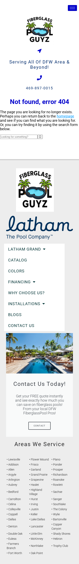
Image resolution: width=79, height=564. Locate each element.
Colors (16, 271)
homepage (65, 116)
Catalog (17, 260)
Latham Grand (24, 249)
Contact (39, 425)
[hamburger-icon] (72, 8)
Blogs (15, 314)
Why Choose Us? (26, 292)
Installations (24, 303)
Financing (19, 281)
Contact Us (21, 325)
